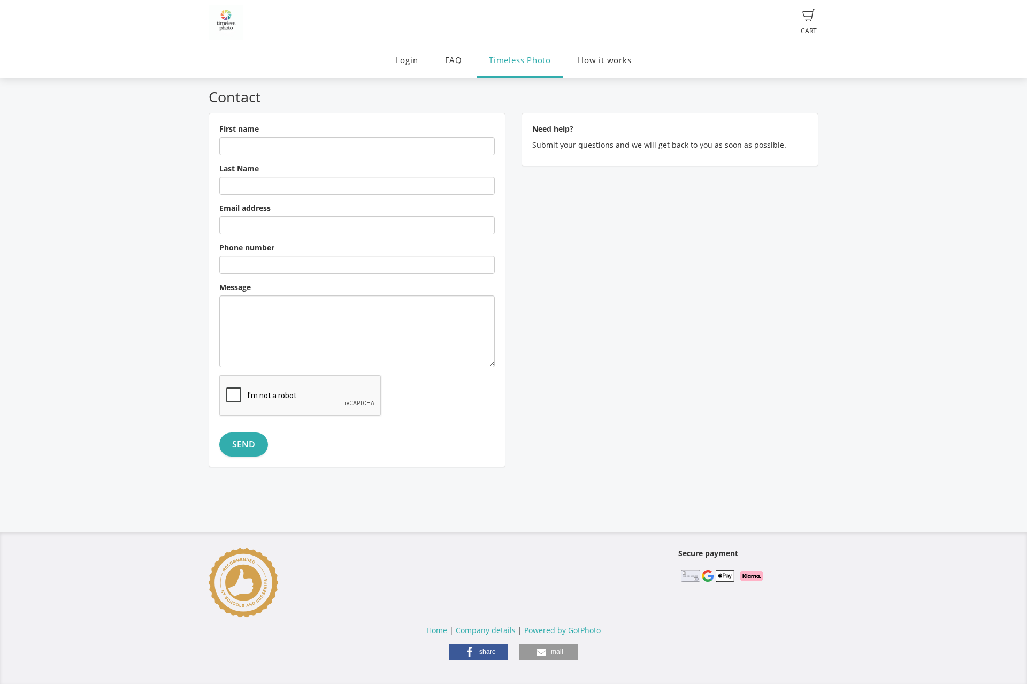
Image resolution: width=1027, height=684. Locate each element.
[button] (478, 652)
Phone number (246, 247)
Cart (809, 30)
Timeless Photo (520, 60)
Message (235, 287)
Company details (486, 630)
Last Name (239, 168)
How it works (604, 60)
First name (239, 129)
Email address (245, 208)
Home (436, 630)
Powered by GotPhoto (562, 630)
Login (407, 60)
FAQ (453, 60)
